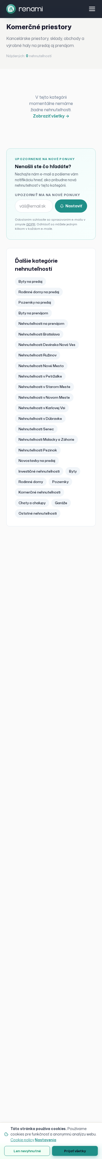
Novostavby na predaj (37, 460)
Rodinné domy (31, 481)
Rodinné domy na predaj (39, 291)
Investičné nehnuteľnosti (39, 471)
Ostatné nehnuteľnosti (38, 513)
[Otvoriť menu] (92, 9)
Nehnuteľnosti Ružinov (37, 354)
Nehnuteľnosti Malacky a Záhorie (46, 439)
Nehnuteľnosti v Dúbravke (40, 418)
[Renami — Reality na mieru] (24, 9)
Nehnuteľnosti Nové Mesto (41, 365)
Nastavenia (45, 1139)
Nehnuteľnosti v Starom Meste (44, 386)
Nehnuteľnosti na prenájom (41, 323)
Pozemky (60, 481)
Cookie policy (22, 1139)
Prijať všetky (75, 1151)
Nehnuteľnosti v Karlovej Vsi (42, 407)
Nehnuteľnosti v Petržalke (40, 376)
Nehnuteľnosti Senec (36, 428)
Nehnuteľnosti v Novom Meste (44, 397)
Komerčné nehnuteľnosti (39, 492)
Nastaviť (73, 206)
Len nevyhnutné (27, 1151)
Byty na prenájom (33, 312)
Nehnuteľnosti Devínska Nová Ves (47, 344)
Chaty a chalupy (32, 502)
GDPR (30, 224)
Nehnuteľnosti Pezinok (38, 450)
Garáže (61, 502)
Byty (73, 471)
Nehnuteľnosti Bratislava (39, 334)
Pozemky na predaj (35, 302)
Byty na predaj (30, 281)
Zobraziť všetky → (51, 116)
